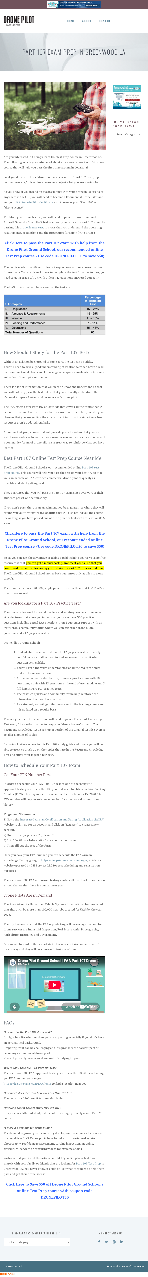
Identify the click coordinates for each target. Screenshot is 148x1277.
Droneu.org (11, 1266)
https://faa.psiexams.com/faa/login (64, 860)
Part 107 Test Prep (88, 1163)
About (87, 21)
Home (71, 21)
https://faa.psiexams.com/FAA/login (27, 1084)
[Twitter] (128, 20)
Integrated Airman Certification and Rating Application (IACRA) (62, 819)
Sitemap (140, 1266)
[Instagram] (134, 20)
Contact (105, 21)
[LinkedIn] (140, 20)
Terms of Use (128, 1266)
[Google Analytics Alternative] (7, 1274)
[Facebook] (121, 20)
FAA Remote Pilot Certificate (34, 202)
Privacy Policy (113, 1266)
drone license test (31, 227)
